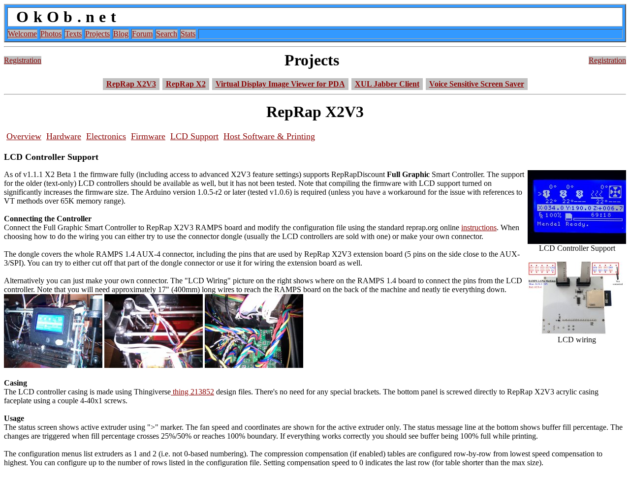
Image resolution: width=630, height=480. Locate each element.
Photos (51, 34)
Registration (22, 60)
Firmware (148, 136)
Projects (97, 34)
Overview (23, 136)
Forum (142, 34)
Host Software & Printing (269, 136)
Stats (188, 34)
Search (166, 34)
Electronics (106, 136)
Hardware (63, 136)
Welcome (22, 34)
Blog (120, 34)
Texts (73, 34)
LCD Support (194, 136)
